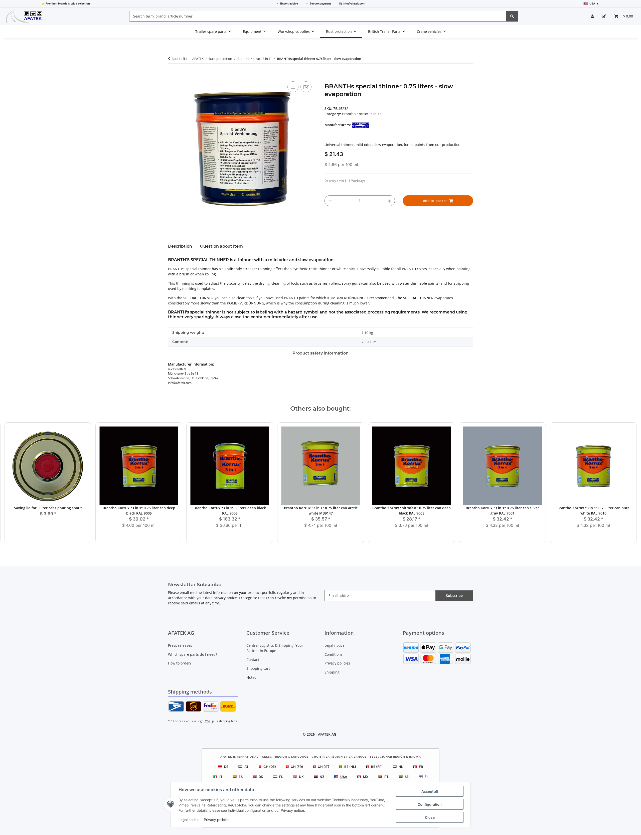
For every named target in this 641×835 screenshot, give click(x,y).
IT (221, 777)
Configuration (430, 804)
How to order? (179, 663)
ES (241, 777)
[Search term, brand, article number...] (512, 16)
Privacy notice (292, 810)
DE (226, 767)
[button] (592, 16)
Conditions (334, 654)
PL (281, 777)
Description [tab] (180, 246)
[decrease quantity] (330, 201)
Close (430, 817)
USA (343, 777)
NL (401, 767)
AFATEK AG (327, 734)
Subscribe (454, 595)
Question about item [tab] (221, 246)
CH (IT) (323, 767)
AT (246, 767)
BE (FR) (377, 767)
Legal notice (189, 819)
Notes (251, 677)
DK (261, 777)
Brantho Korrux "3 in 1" (361, 113)
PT (386, 777)
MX (365, 777)
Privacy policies (216, 819)
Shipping (332, 672)
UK (301, 777)
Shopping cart (258, 668)
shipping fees (228, 721)
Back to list (180, 58)
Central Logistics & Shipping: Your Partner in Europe (274, 648)
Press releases (180, 645)
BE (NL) (350, 767)
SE (407, 777)
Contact (252, 659)
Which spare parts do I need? (192, 654)
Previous (12, 482)
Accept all (429, 791)
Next (629, 482)
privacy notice (225, 597)
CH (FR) (297, 767)
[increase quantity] (389, 201)
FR (421, 767)
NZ (322, 777)
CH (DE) (269, 767)
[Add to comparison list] (292, 86)
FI (426, 777)
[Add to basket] (172, 74)
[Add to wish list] (305, 86)
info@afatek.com (354, 3)
